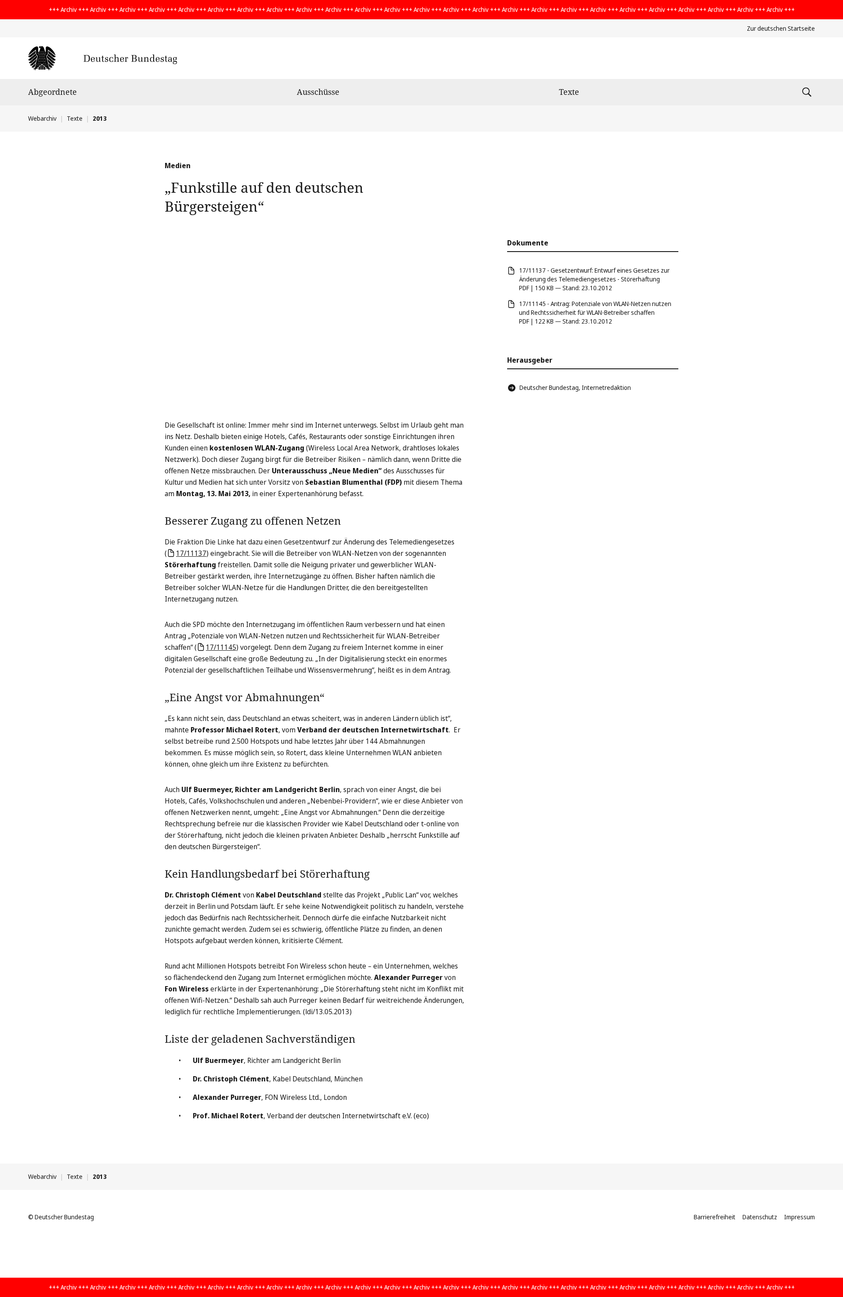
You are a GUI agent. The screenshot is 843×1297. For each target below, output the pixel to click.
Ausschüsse (318, 91)
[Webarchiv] (102, 58)
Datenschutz (759, 1217)
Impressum (799, 1217)
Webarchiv (42, 118)
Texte (569, 91)
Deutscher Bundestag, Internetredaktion (575, 387)
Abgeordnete (52, 91)
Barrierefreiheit (714, 1217)
